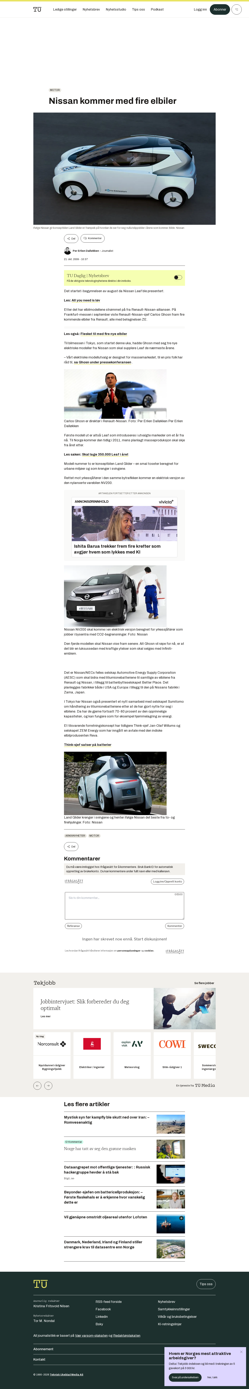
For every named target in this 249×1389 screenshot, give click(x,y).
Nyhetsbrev (166, 1302)
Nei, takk (212, 1377)
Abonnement (43, 1349)
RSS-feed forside (109, 1302)
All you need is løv (86, 300)
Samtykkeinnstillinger (174, 1309)
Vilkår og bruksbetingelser (177, 1317)
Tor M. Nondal (44, 1321)
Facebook (103, 1309)
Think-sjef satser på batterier (87, 745)
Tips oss (206, 1284)
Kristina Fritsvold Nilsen (51, 1306)
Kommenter (95, 238)
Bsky (99, 1324)
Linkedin (102, 1317)
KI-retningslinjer (170, 1324)
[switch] (178, 277)
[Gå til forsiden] (37, 9)
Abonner (220, 9)
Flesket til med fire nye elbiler (104, 334)
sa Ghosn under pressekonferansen (102, 362)
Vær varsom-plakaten (91, 1335)
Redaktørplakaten (126, 1335)
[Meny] (237, 9)
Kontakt (39, 1359)
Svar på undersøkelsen (185, 1377)
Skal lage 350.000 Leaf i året (105, 454)
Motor (55, 90)
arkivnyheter (75, 835)
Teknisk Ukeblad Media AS (66, 1374)
